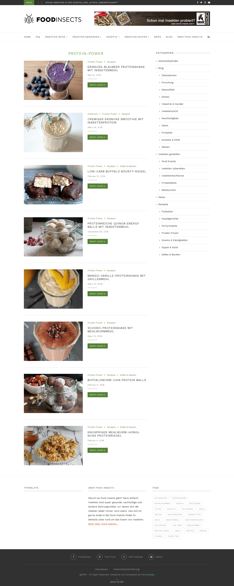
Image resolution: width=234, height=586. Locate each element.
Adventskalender (168, 61)
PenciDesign (148, 574)
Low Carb (176, 525)
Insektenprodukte (194, 520)
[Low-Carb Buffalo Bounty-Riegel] (53, 184)
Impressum (101, 569)
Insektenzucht (170, 111)
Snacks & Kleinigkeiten (175, 240)
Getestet (171, 509)
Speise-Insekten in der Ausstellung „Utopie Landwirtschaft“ (82, 2)
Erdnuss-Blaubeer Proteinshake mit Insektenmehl (116, 68)
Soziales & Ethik (171, 139)
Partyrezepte (169, 225)
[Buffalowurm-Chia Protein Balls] (53, 393)
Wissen (166, 147)
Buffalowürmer (162, 504)
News (157, 37)
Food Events (169, 161)
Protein (190, 531)
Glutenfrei (187, 509)
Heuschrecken (174, 515)
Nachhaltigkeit (170, 118)
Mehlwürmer (193, 525)
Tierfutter (173, 536)
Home (27, 37)
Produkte (167, 132)
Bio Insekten (160, 498)
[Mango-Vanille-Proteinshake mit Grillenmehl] (53, 289)
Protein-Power (95, 62)
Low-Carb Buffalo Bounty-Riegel (117, 171)
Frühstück (93, 114)
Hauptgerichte (170, 218)
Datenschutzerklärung (126, 569)
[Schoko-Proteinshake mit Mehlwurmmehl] (53, 341)
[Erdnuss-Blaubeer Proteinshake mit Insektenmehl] (53, 80)
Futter (157, 509)
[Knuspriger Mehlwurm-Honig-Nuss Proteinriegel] (53, 445)
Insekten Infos (55, 37)
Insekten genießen (85, 37)
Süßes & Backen (128, 166)
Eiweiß (179, 504)
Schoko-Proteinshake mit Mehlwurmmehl (110, 329)
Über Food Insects (189, 37)
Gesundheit (168, 89)
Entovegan (194, 504)
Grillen (158, 515)
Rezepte (111, 37)
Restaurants (169, 190)
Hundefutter (194, 515)
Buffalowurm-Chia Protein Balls (117, 380)
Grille (202, 509)
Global (165, 96)
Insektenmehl (172, 520)
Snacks (203, 531)
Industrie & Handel (172, 104)
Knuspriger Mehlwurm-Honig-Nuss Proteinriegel (114, 434)
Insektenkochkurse (173, 175)
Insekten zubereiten (173, 168)
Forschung (168, 82)
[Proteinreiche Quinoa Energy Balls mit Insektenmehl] (53, 237)
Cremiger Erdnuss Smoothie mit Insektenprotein (116, 120)
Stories (158, 536)
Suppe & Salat (170, 247)
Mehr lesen (96, 85)
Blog (169, 37)
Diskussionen (169, 75)
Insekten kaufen (135, 37)
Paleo (178, 531)
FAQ (38, 37)
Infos (157, 520)
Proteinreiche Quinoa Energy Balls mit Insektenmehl (113, 225)
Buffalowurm (179, 498)
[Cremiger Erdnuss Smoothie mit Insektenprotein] (53, 132)
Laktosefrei (160, 525)
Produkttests (169, 182)
